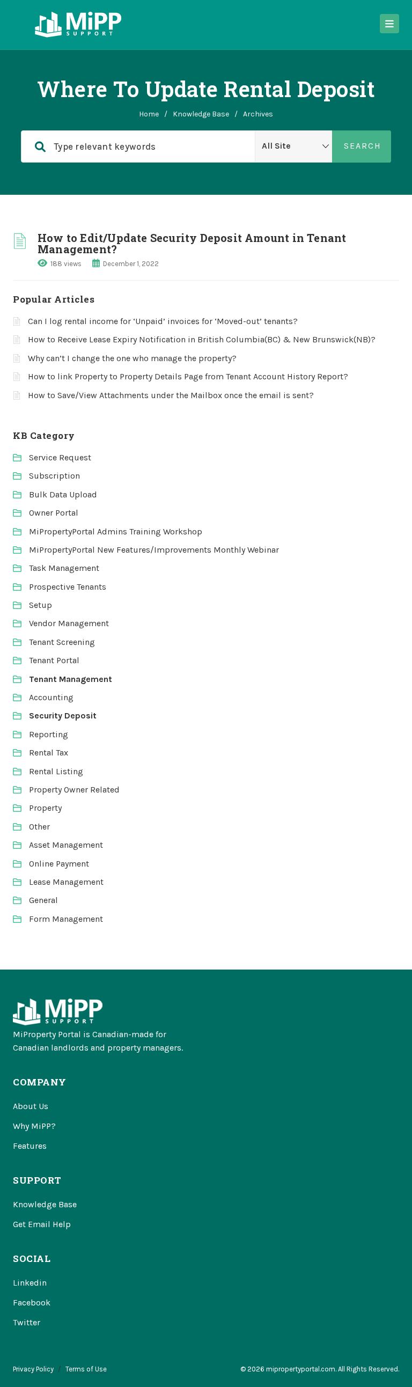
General (43, 900)
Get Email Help (42, 1224)
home (149, 114)
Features (30, 1146)
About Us (30, 1106)
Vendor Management (69, 623)
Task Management (64, 568)
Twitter (26, 1322)
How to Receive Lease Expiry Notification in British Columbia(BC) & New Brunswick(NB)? (202, 339)
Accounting (51, 697)
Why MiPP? (34, 1126)
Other (39, 826)
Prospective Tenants (67, 587)
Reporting (48, 734)
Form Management (66, 919)
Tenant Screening (62, 642)
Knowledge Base (201, 114)
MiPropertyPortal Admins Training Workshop (115, 531)
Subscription (54, 476)
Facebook (31, 1302)
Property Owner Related (74, 789)
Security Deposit (63, 715)
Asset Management (66, 845)
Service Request (60, 457)
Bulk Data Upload (63, 494)
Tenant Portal (54, 660)
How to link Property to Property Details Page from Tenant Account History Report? (188, 376)
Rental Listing (56, 771)
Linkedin (30, 1283)
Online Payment (59, 863)
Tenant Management (70, 679)
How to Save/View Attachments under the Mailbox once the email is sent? (171, 395)
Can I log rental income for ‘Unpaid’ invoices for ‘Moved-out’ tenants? (163, 321)
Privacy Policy (33, 1369)
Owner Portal (53, 513)
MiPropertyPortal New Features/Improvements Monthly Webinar (154, 550)
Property (45, 808)
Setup (40, 605)
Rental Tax (48, 752)
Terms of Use (86, 1369)
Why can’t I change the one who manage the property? (132, 358)
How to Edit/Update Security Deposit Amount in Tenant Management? (192, 243)
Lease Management (66, 882)
